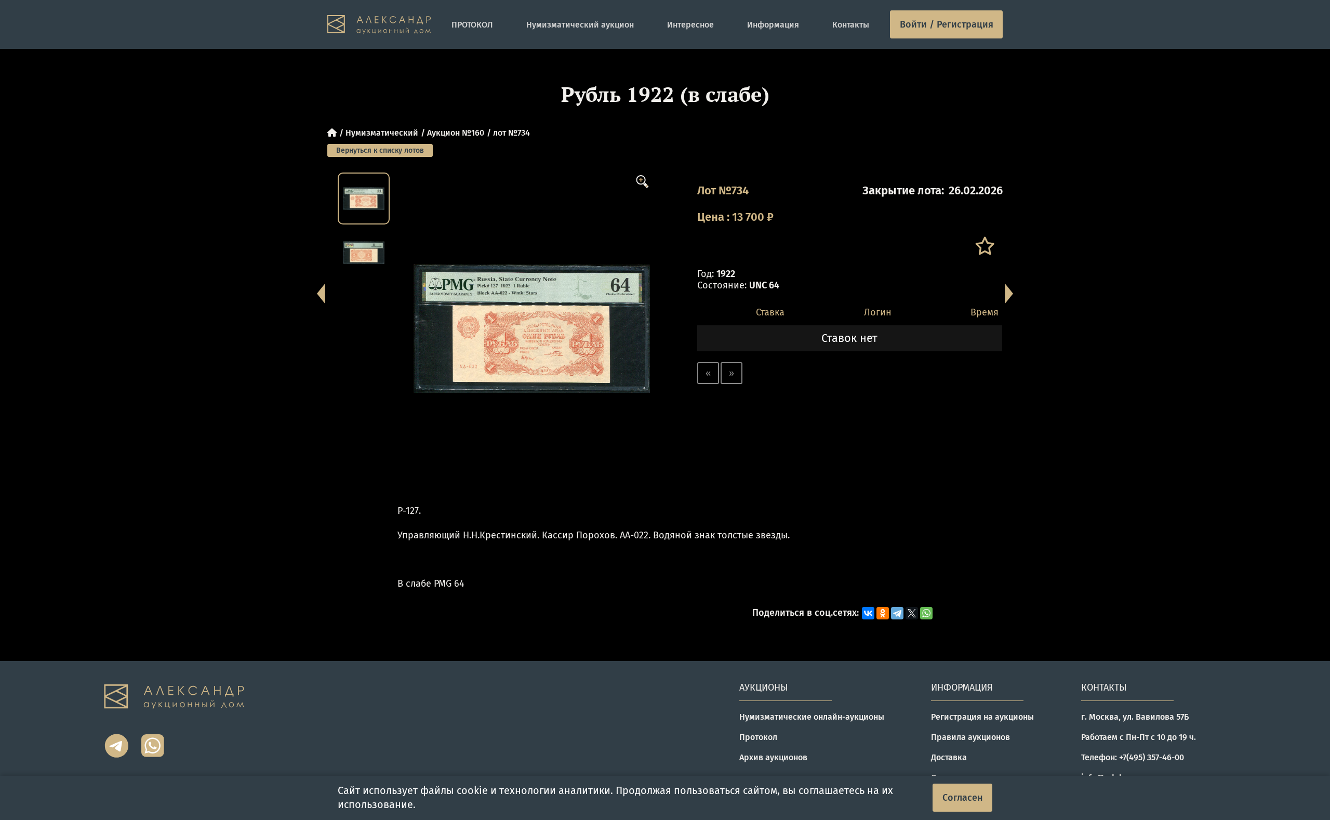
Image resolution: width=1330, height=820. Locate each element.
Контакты (850, 25)
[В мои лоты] (984, 246)
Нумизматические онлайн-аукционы (811, 717)
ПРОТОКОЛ (472, 25)
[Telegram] (897, 613)
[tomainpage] (379, 24)
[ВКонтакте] (868, 613)
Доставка (949, 757)
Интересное (690, 25)
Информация (773, 25)
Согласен (962, 797)
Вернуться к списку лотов (380, 150)
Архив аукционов (773, 757)
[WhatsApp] (926, 613)
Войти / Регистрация (946, 24)
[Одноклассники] (882, 613)
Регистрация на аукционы (982, 717)
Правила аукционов (970, 737)
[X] (912, 613)
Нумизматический (381, 133)
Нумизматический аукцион (580, 25)
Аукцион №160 (455, 133)
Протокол (758, 737)
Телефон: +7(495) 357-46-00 (1132, 757)
